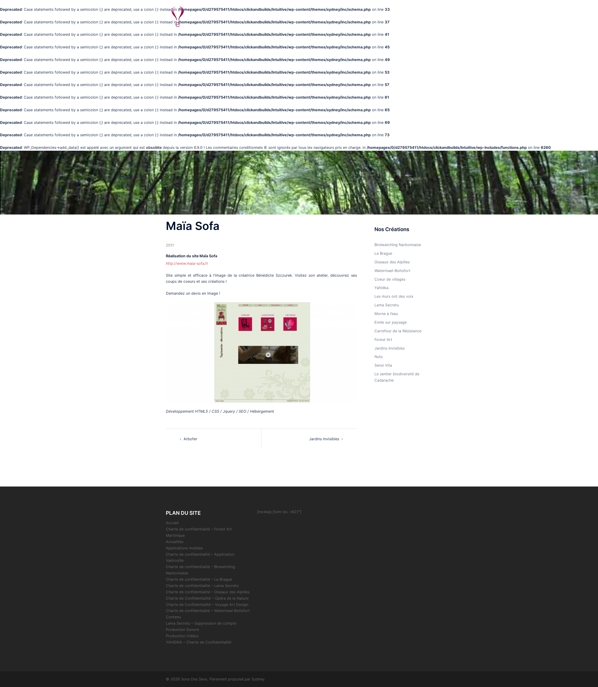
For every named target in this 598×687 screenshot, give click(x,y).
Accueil (172, 522)
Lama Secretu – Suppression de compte (201, 623)
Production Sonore (182, 629)
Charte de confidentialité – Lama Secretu (202, 585)
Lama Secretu (386, 305)
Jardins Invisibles (324, 439)
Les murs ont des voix (393, 296)
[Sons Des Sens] (177, 16)
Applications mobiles (184, 548)
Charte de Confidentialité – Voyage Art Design (207, 604)
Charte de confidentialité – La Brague (199, 579)
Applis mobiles (395, 16)
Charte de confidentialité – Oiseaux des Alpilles (207, 592)
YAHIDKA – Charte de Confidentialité (198, 642)
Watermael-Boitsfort (392, 270)
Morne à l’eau (386, 313)
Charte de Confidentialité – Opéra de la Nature (207, 598)
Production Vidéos (182, 635)
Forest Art (383, 339)
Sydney (258, 679)
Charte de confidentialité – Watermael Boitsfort (208, 610)
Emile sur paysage (390, 322)
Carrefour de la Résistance (397, 331)
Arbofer (190, 439)
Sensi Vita (383, 365)
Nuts (378, 356)
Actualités (421, 16)
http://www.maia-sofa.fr (187, 263)
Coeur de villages (389, 279)
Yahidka (381, 287)
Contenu (173, 617)
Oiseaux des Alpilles (392, 262)
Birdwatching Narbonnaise (397, 244)
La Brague (383, 253)
